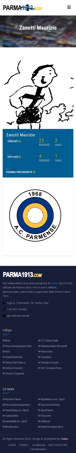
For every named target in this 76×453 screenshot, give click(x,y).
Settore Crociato (14, 368)
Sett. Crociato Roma (51, 368)
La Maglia (38, 445)
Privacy (24, 445)
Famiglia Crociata (49, 362)
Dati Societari (58, 445)
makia (54, 283)
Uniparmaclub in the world (53, 346)
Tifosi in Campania (14, 373)
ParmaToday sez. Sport (17, 410)
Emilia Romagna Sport (51, 426)
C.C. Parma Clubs (49, 340)
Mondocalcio (12, 426)
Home (12, 445)
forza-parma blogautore (17, 404)
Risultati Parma (13, 399)
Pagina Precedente (19, 172)
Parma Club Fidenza (15, 362)
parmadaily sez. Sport (16, 421)
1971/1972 (13, 157)
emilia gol (45, 421)
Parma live (45, 415)
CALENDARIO (38, 449)
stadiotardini (11, 415)
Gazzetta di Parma (50, 404)
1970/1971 (13, 141)
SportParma (46, 410)
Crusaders (45, 357)
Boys (7, 340)
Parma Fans (46, 351)
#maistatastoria (13, 357)
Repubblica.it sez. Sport (52, 399)
